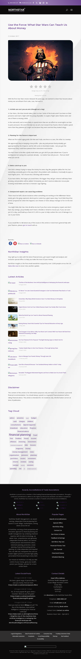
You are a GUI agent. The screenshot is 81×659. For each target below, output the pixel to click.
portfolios (14, 458)
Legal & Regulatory (16, 633)
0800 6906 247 (61, 599)
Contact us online (63, 610)
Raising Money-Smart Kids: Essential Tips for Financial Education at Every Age (41, 323)
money (27, 448)
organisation (14, 455)
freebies (18, 438)
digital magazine (29, 425)
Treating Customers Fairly (63, 633)
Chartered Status (58, 553)
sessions (30, 465)
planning (33, 455)
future (26, 438)
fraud (35, 435)
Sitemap (55, 636)
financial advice (23, 431)
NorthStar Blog (58, 527)
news (32, 452)
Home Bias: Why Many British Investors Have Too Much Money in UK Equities (41, 299)
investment (32, 442)
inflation (13, 442)
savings (15, 465)
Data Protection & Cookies (32, 633)
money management (20, 452)
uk (24, 468)
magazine (19, 448)
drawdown (14, 428)
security (23, 465)
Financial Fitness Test (57, 546)
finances (33, 428)
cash (15, 421)
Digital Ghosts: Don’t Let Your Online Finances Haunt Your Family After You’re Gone (42, 307)
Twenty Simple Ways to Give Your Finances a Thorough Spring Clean (38, 348)
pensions (24, 455)
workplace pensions (31, 468)
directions (50, 595)
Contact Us (58, 530)
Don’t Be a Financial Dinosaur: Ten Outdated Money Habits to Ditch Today (40, 364)
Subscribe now (13, 266)
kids (26, 445)
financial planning (20, 434)
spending (13, 469)
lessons (33, 445)
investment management (16, 445)
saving (31, 462)
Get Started (58, 549)
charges (22, 421)
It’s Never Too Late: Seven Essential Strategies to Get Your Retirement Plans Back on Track (44, 290)
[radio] (31, 86)
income (33, 438)
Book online (64, 607)
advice (12, 418)
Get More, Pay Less (58, 542)
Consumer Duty (48, 633)
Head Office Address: (58, 578)
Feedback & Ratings (58, 538)
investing (22, 442)
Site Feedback (65, 636)
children (30, 421)
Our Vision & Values (58, 534)
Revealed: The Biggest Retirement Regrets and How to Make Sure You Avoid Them (42, 373)
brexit (27, 418)
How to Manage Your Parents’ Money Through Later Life (35, 356)
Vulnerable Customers (18, 636)
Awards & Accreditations (57, 519)
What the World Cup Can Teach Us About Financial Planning (36, 315)
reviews (23, 462)
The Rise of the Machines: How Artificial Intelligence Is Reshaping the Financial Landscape (44, 282)
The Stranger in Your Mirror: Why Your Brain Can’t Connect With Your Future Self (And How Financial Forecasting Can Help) (44, 332)
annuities (20, 418)
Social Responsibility (43, 636)
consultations (16, 425)
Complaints (31, 636)
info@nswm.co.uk (60, 603)
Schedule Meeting (58, 557)
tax (20, 469)
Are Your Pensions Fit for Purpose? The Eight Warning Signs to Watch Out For (41, 340)
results (22, 458)
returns (15, 462)
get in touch (27, 225)
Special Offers (58, 523)
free (11, 438)
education (23, 428)
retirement (32, 458)
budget (33, 418)
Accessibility (40, 639)
